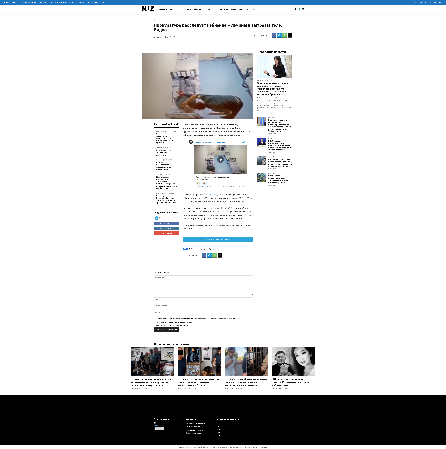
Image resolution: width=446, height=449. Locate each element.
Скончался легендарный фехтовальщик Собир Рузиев (163, 166)
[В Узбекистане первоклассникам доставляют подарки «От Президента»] (261, 177)
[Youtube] (440, 2)
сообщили (212, 194)
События (260, 80)
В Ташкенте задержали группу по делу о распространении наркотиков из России (199, 382)
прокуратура (202, 249)
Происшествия (159, 21)
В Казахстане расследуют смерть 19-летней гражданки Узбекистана (290, 382)
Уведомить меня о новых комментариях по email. (174, 323)
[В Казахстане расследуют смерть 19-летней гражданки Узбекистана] (294, 361)
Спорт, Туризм (161, 193)
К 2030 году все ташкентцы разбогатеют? (163, 152)
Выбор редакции (161, 131)
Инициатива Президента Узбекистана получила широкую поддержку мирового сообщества (166, 182)
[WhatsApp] (284, 35)
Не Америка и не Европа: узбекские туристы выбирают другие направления (166, 199)
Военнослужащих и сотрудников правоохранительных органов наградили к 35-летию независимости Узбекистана (280, 125)
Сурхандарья (213, 249)
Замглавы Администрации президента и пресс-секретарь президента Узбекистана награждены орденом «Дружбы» (272, 89)
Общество (159, 147)
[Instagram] (420, 2)
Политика (159, 174)
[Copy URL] (290, 35)
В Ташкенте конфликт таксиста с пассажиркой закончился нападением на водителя (246, 382)
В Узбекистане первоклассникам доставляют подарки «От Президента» (278, 179)
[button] (295, 9)
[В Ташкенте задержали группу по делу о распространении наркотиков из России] (199, 361)
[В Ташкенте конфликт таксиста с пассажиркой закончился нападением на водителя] (246, 361)
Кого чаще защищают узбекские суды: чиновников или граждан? (164, 138)
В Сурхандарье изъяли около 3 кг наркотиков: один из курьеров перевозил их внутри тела (152, 382)
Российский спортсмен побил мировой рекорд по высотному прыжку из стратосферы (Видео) (280, 162)
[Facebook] (415, 2)
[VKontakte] (435, 2)
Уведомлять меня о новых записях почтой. (172, 325)
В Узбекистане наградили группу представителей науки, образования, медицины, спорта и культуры (280, 145)
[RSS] (425, 2)
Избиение (192, 249)
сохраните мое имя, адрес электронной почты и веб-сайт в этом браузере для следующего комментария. (198, 318)
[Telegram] (430, 2)
